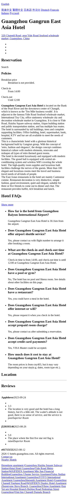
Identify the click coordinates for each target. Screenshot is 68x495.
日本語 (28, 9)
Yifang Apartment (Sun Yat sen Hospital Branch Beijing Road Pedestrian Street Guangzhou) (33, 489)
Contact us (6, 456)
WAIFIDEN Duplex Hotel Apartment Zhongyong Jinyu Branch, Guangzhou (33, 485)
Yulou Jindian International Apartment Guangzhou (33, 476)
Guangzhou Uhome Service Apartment (30, 474)
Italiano (5, 13)
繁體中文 (18, 9)
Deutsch (45, 9)
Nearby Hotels (9, 459)
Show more (7, 204)
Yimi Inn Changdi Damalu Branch (32, 492)
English (5, 4)
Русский (14, 13)
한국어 (36, 9)
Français (54, 9)
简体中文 (6, 9)
